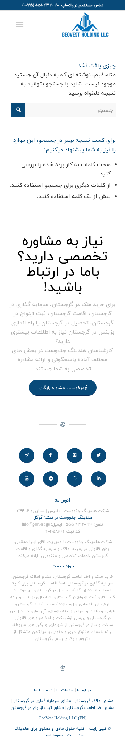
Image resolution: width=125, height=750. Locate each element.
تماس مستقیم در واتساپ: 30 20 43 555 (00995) (62, 5)
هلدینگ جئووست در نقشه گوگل (62, 517)
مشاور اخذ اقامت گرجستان (91, 708)
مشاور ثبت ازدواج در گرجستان (37, 708)
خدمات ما (65, 690)
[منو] (21, 24)
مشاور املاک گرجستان (94, 701)
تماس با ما (43, 690)
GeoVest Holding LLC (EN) (62, 718)
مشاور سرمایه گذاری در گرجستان (42, 701)
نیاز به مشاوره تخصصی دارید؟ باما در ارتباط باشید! (62, 264)
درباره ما (84, 690)
